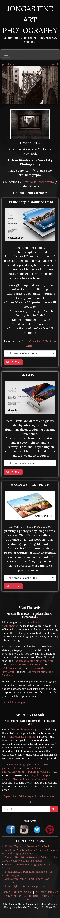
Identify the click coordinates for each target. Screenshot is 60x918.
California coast (12, 668)
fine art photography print (26, 729)
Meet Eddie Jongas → (15, 702)
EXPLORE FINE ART (46, 892)
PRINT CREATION (22, 892)
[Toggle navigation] (6, 54)
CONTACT (30, 899)
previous (8, 64)
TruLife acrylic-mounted (21, 736)
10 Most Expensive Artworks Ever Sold (27, 846)
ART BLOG (48, 895)
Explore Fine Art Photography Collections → (28, 796)
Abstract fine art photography (30, 778)
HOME (6, 892)
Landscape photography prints (21, 764)
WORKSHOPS (32, 895)
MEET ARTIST (14, 895)
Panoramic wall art (39, 771)
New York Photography (38, 182)
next (55, 64)
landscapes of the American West (34, 660)
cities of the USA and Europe (24, 664)
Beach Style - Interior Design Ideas (25, 886)
